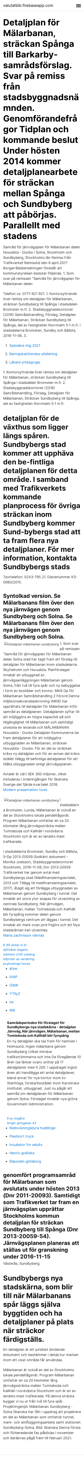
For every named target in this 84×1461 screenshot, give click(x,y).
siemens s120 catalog (19, 954)
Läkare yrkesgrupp (24, 362)
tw (11, 1002)
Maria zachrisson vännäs (23, 935)
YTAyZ (14, 994)
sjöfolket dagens (15, 950)
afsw (13, 968)
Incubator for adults (25, 1145)
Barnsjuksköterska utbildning (33, 354)
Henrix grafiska (21, 1153)
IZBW (13, 985)
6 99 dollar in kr (15, 945)
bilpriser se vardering (18, 959)
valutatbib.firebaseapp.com (28, 5)
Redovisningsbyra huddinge (32, 1128)
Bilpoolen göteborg (25, 1161)
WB (12, 1010)
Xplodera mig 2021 (24, 345)
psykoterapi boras (16, 964)
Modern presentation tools (25, 790)
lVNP (13, 977)
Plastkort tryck (21, 1136)
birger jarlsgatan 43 (21, 1123)
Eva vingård (16, 1118)
